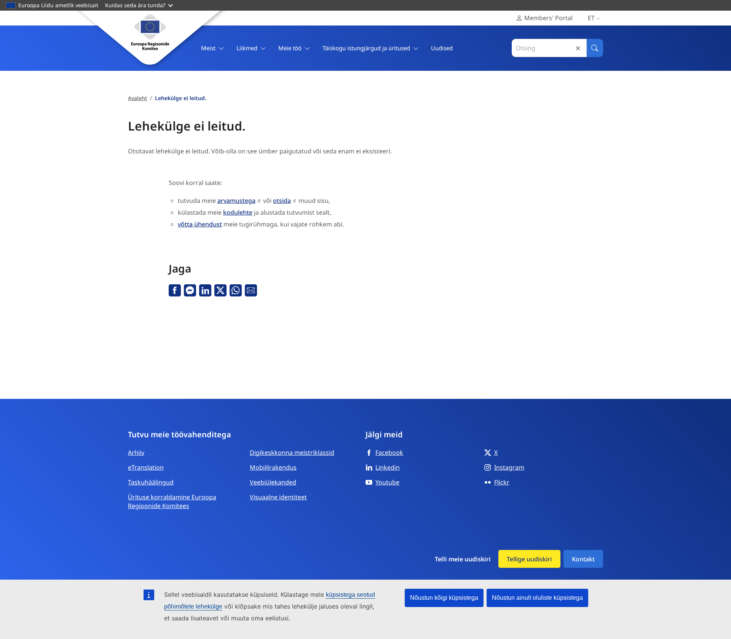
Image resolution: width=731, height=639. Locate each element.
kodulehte (237, 212)
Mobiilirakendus (273, 467)
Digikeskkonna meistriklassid (292, 452)
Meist (208, 48)
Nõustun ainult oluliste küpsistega (537, 597)
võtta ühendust (200, 224)
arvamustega (236, 200)
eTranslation (146, 467)
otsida (282, 200)
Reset (578, 48)
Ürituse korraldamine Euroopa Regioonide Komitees (172, 501)
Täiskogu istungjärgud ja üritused (366, 48)
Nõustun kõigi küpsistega (444, 597)
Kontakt (583, 559)
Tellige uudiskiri (529, 559)
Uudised (442, 48)
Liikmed (246, 48)
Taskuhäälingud (151, 482)
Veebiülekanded (273, 482)
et (591, 18)
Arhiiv (136, 452)
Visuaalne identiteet (278, 497)
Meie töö (290, 48)
